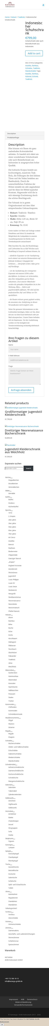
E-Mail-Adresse (13, 355)
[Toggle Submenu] (10, 491)
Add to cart (34, 53)
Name (10, 345)
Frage (10, 366)
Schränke (28, 68)
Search (28, 468)
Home (7, 17)
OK (2, 1025)
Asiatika (28, 65)
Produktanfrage (13, 137)
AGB (22, 999)
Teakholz (21, 17)
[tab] (24, 134)
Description (11, 133)
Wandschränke (30, 71)
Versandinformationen (23, 1005)
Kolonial (28, 76)
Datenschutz (32, 999)
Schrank (35, 76)
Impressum (13, 999)
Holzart (14, 17)
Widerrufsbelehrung (23, 1002)
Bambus (35, 65)
